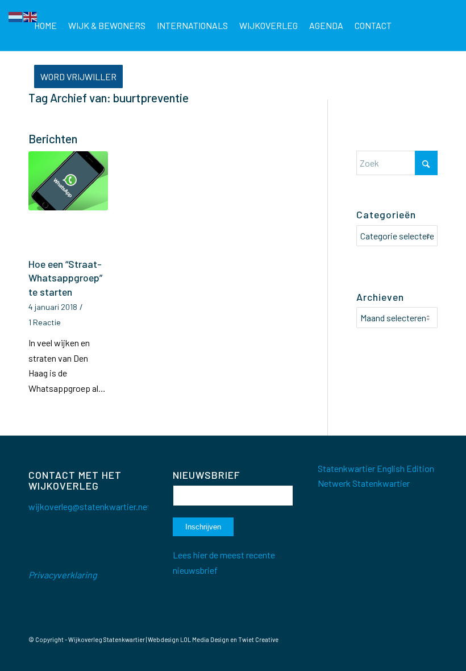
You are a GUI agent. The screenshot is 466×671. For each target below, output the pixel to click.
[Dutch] (16, 15)
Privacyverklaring (62, 574)
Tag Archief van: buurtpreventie (108, 97)
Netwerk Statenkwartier (364, 483)
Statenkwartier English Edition (376, 468)
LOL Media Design (204, 639)
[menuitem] (45, 25)
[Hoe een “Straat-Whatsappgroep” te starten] (68, 202)
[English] (30, 15)
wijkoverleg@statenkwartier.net (89, 506)
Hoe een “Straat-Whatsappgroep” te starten (65, 278)
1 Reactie (44, 322)
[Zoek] (137, 76)
